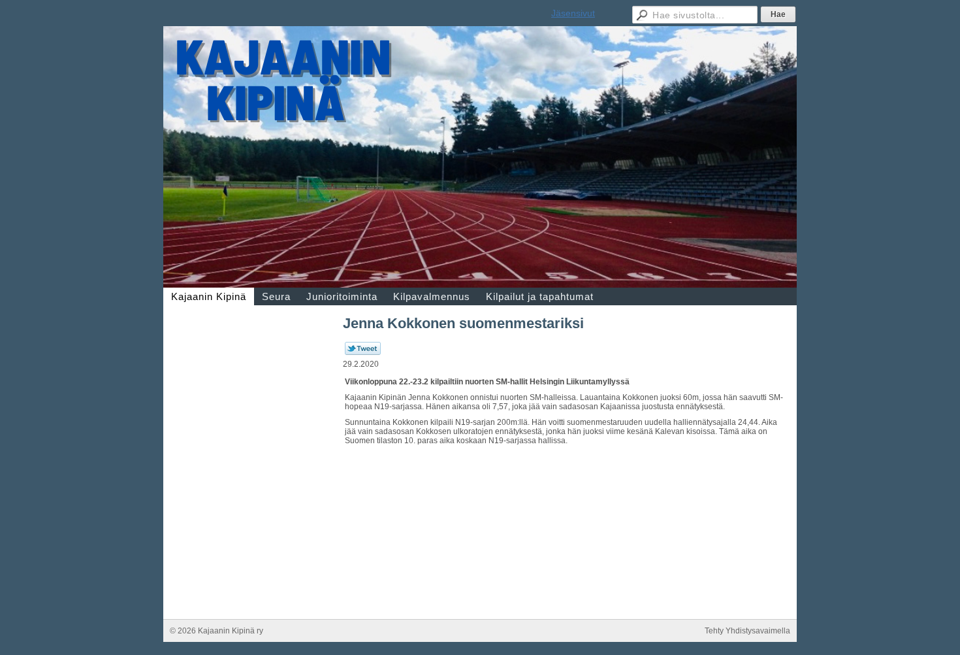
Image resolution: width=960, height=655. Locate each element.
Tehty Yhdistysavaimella (747, 630)
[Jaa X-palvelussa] (363, 352)
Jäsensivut (573, 13)
